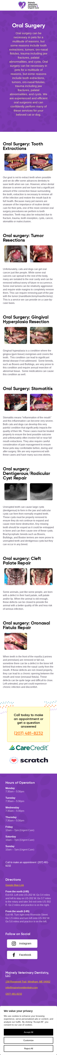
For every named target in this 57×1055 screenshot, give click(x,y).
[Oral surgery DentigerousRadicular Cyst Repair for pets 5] (41, 491)
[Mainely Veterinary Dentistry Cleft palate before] (41, 576)
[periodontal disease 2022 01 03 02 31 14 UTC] (15, 162)
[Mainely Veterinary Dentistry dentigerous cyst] (15, 491)
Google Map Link (14, 885)
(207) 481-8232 (28, 733)
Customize (28, 1040)
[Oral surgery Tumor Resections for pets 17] (41, 254)
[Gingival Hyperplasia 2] (41, 335)
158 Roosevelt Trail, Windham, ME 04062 (27, 981)
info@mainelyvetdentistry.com (21, 987)
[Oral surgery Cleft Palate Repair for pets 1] (15, 576)
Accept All (28, 1032)
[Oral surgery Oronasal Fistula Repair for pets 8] (15, 641)
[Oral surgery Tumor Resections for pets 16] (15, 254)
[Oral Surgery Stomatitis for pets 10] (41, 402)
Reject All (28, 1048)
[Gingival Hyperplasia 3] (15, 335)
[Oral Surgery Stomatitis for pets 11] (15, 402)
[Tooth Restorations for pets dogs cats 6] (41, 162)
